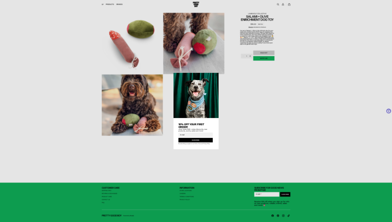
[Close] (216, 75)
